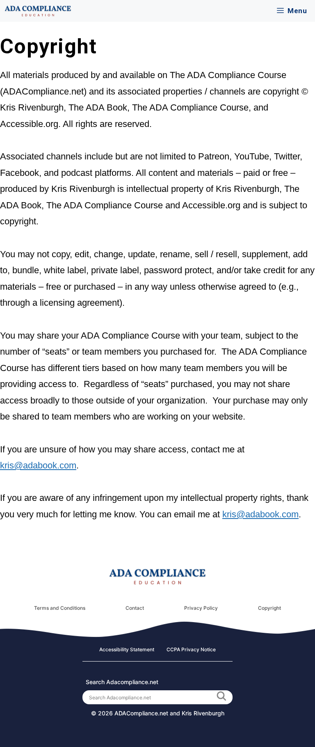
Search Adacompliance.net (122, 681)
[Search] (221, 697)
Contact (135, 608)
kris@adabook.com (38, 465)
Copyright (269, 608)
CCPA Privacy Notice (191, 649)
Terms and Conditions (59, 608)
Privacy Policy (201, 608)
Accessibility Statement (126, 649)
